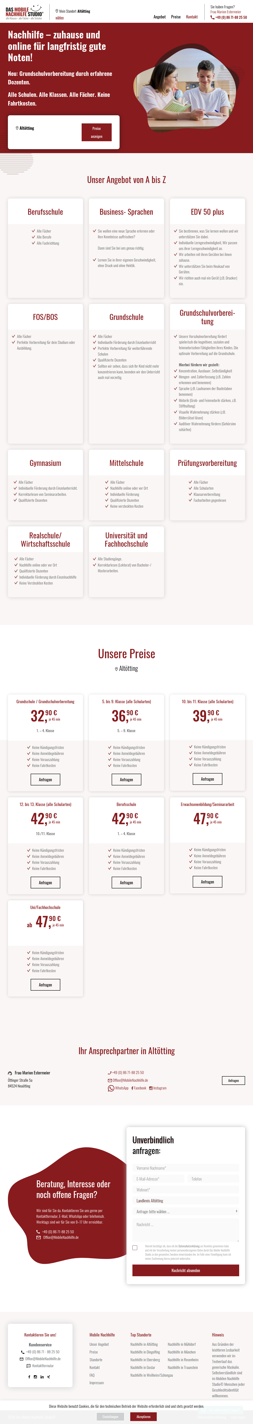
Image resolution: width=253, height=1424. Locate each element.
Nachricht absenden (186, 1270)
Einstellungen (110, 1416)
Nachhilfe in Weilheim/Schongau (151, 1375)
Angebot (160, 16)
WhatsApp (121, 1088)
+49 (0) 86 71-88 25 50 (127, 1072)
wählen (60, 17)
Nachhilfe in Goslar (142, 1367)
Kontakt (192, 16)
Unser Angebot (99, 1344)
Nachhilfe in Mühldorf (182, 1344)
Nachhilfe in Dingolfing (145, 1352)
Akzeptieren (143, 1416)
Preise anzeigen (96, 132)
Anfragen (45, 779)
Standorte (96, 1359)
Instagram (159, 1088)
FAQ (92, 1375)
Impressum (97, 1382)
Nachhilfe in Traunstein (183, 1367)
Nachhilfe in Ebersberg (145, 1359)
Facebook (139, 1088)
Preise (176, 16)
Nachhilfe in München (182, 1352)
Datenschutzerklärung (189, 1246)
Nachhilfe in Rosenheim (183, 1359)
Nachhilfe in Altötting (144, 1344)
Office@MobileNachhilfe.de (130, 1080)
